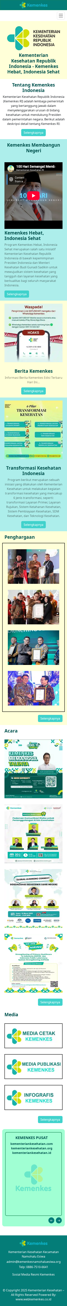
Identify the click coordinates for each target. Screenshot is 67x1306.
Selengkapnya (33, 133)
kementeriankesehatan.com (31, 1144)
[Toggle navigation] (61, 16)
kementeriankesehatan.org (31, 1148)
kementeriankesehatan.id (31, 1153)
